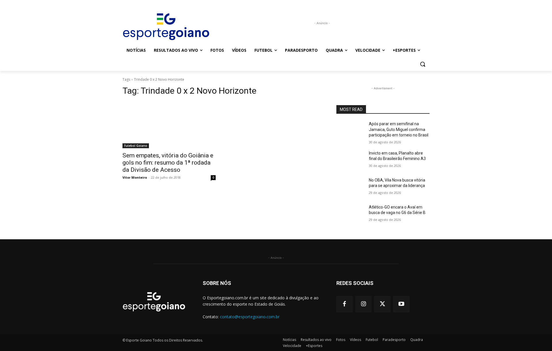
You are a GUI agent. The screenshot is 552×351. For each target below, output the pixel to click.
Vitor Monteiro (134, 177)
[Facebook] (344, 304)
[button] (423, 64)
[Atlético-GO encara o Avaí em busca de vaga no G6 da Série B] (350, 214)
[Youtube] (401, 304)
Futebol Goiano (135, 146)
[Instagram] (363, 304)
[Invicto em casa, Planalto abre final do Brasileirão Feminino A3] (350, 160)
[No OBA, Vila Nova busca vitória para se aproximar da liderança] (350, 187)
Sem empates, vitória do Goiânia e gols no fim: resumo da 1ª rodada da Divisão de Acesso (167, 162)
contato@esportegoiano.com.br (249, 316)
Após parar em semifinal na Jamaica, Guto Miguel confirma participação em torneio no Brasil (398, 129)
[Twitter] (382, 304)
